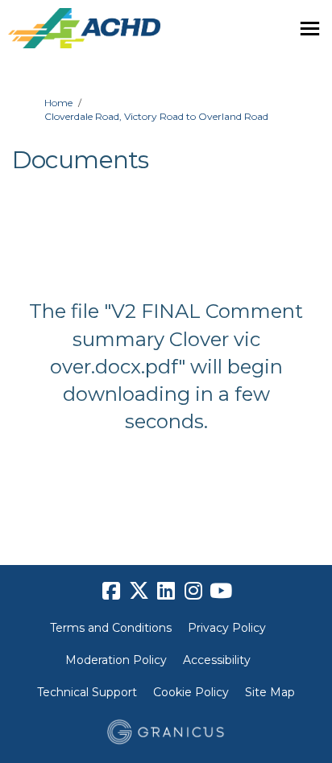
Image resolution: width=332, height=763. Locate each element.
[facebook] (111, 590)
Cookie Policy (191, 692)
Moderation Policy (116, 660)
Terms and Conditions (111, 628)
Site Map (270, 692)
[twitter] (138, 590)
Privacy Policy (227, 628)
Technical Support (87, 692)
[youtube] (220, 590)
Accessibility (217, 660)
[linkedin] (166, 590)
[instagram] (193, 590)
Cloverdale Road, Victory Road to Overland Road (156, 116)
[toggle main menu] (310, 28)
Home (58, 103)
